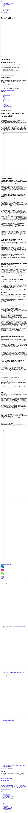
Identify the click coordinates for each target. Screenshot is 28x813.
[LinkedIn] (1, 801)
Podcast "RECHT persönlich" (9, 796)
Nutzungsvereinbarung (8, 107)
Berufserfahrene (6, 4)
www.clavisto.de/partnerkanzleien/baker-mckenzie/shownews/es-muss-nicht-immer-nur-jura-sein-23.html (14, 418)
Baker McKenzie (10, 785)
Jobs (4, 8)
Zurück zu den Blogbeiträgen (7, 768)
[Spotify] (8, 801)
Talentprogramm (6, 794)
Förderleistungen (6, 795)
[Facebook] (4, 801)
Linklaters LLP (8, 786)
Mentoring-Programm (7, 797)
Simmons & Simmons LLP (12, 787)
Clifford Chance (17, 785)
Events (4, 6)
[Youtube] (6, 801)
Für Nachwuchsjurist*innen (6, 778)
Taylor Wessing (21, 787)
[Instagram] (3, 801)
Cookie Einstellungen (7, 809)
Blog (4, 5)
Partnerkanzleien (6, 9)
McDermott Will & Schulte (17, 786)
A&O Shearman (4, 785)
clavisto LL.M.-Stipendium (8, 798)
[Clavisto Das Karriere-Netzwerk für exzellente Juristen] (4, 12)
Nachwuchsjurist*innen (8, 3)
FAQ (4, 103)
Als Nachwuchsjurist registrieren (7, 75)
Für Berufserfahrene (5, 780)
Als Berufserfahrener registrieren (7, 90)
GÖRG (3, 786)
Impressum (5, 105)
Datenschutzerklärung (7, 106)
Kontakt (4, 104)
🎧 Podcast (5, 10)
